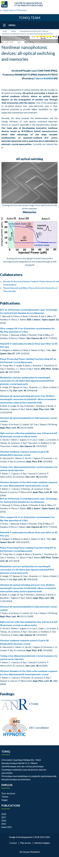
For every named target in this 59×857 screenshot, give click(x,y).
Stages (4, 800)
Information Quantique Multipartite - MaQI (21, 760)
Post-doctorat (8, 793)
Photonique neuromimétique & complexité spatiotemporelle (28, 776)
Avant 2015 (6, 827)
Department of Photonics (15, 10)
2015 (3, 824)
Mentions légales (42, 843)
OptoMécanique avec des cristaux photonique (22, 766)
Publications (10, 805)
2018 (3, 814)
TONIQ (13, 31)
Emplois (6, 785)
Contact (13, 843)
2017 (3, 817)
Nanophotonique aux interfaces (16, 779)
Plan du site (25, 843)
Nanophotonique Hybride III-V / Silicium (34, 31)
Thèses (4, 797)
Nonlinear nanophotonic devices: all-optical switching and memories (27, 34)
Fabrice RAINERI (43, 78)
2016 (3, 820)
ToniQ (4, 31)
